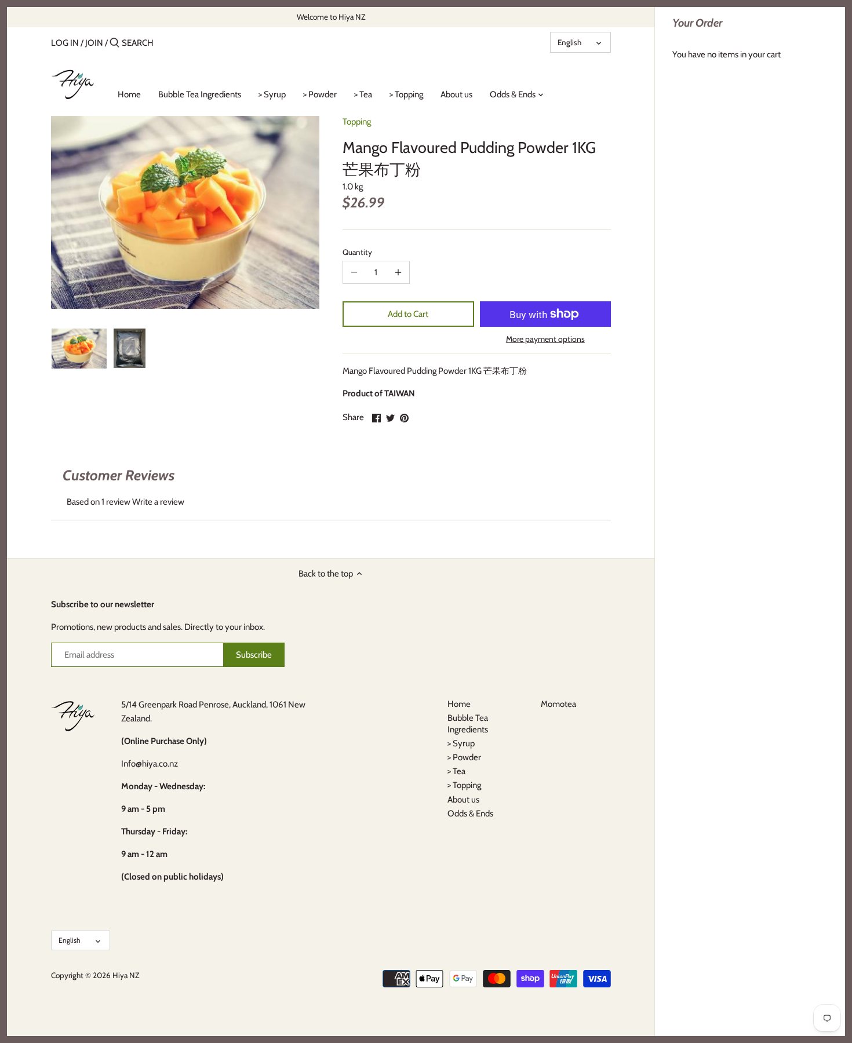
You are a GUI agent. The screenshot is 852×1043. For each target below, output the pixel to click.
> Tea (456, 771)
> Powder (464, 757)
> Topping (464, 785)
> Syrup (461, 743)
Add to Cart (408, 314)
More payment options (545, 339)
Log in (65, 43)
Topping (357, 121)
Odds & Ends (470, 813)
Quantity (357, 252)
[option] (79, 348)
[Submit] (114, 43)
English (569, 42)
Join (94, 43)
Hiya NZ (125, 975)
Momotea (558, 704)
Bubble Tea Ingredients (467, 724)
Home (459, 704)
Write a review (158, 502)
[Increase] (398, 272)
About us (463, 799)
